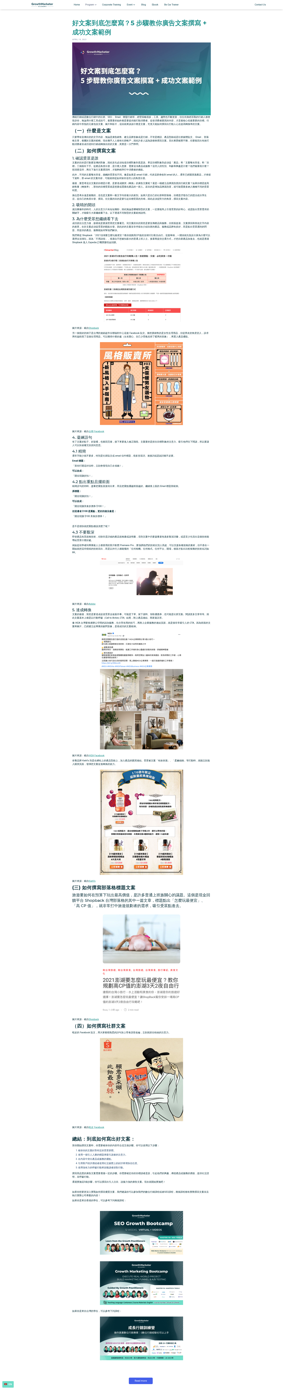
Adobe (92, 604)
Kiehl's (92, 881)
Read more (141, 1380)
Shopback (94, 328)
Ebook (155, 4)
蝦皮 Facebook (96, 1127)
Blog (143, 4)
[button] (91, 5)
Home (77, 4)
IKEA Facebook (97, 755)
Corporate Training (111, 4)
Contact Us (260, 4)
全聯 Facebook (96, 431)
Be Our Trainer (171, 4)
